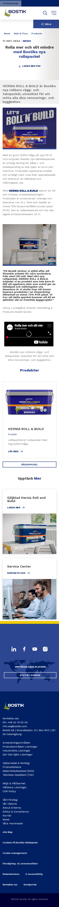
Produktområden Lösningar (20, 746)
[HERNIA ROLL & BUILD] (29, 420)
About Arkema (12, 807)
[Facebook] (24, 649)
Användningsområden (16, 742)
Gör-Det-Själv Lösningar (18, 754)
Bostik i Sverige (30, 675)
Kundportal (30, 884)
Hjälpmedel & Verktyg (16, 763)
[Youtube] (34, 649)
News (6, 819)
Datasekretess (11, 874)
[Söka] (45, 13)
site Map (7, 832)
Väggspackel (29, 464)
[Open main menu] (54, 13)
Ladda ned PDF (31, 66)
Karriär (7, 815)
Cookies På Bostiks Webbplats (20, 842)
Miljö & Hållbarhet (14, 783)
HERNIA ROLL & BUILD (23, 190)
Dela (47, 24)
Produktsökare (12, 767)
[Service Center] (29, 588)
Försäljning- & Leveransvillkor (20, 863)
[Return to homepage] (17, 13)
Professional (10, 3)
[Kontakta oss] (16, 711)
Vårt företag (10, 799)
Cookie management (15, 853)
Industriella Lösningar (16, 750)
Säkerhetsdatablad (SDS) (18, 770)
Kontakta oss (10, 884)
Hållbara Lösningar (15, 787)
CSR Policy (9, 791)
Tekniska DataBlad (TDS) (18, 774)
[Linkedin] (13, 649)
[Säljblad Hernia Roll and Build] (29, 521)
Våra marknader (13, 823)
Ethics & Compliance (16, 811)
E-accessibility (34, 874)
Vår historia (10, 803)
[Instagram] (45, 649)
